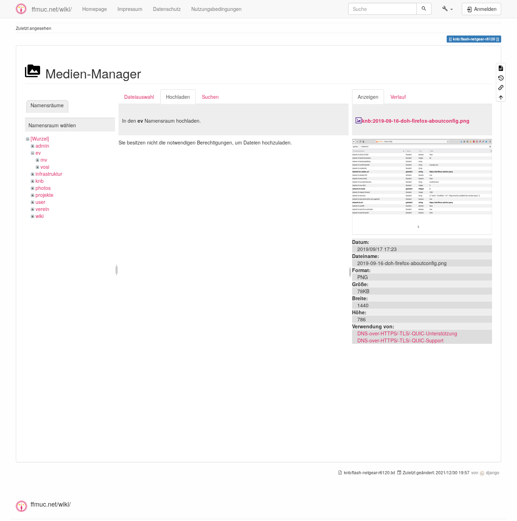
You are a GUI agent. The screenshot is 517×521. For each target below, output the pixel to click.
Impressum (129, 8)
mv (43, 159)
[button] (447, 9)
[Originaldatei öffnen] (422, 185)
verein (42, 208)
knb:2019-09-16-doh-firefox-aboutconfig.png (416, 120)
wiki (40, 215)
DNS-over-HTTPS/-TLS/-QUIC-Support (400, 340)
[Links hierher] (500, 87)
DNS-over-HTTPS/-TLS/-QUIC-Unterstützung (407, 333)
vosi (44, 166)
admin (42, 145)
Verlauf (398, 96)
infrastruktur (49, 173)
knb (40, 180)
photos (43, 187)
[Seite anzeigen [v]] (500, 67)
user (40, 201)
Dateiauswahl (139, 96)
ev (38, 152)
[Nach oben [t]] (500, 96)
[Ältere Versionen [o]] (500, 77)
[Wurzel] (40, 138)
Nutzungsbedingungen (216, 8)
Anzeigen (368, 96)
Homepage (94, 8)
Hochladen (178, 96)
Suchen (210, 96)
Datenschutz (167, 8)
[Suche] (424, 9)
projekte (44, 194)
